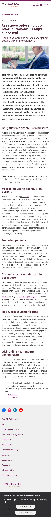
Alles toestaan (25, 506)
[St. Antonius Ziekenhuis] (10, 5)
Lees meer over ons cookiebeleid (18, 497)
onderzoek (24, 197)
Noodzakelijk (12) (12, 500)
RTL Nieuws (13, 395)
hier (10, 383)
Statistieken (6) (29, 500)
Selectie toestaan (26, 512)
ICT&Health (12, 397)
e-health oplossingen (27, 297)
